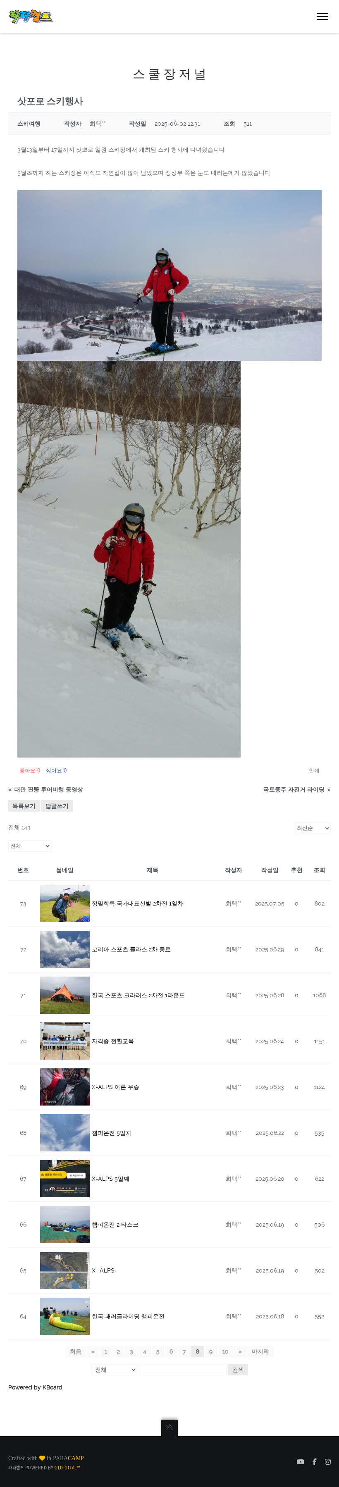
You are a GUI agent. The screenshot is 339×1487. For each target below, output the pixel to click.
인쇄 (314, 770)
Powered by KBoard (35, 1387)
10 (225, 1351)
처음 (75, 1351)
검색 (238, 1369)
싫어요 (56, 770)
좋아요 (29, 770)
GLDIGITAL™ (67, 1467)
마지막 (260, 1351)
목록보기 (24, 806)
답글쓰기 (57, 806)
